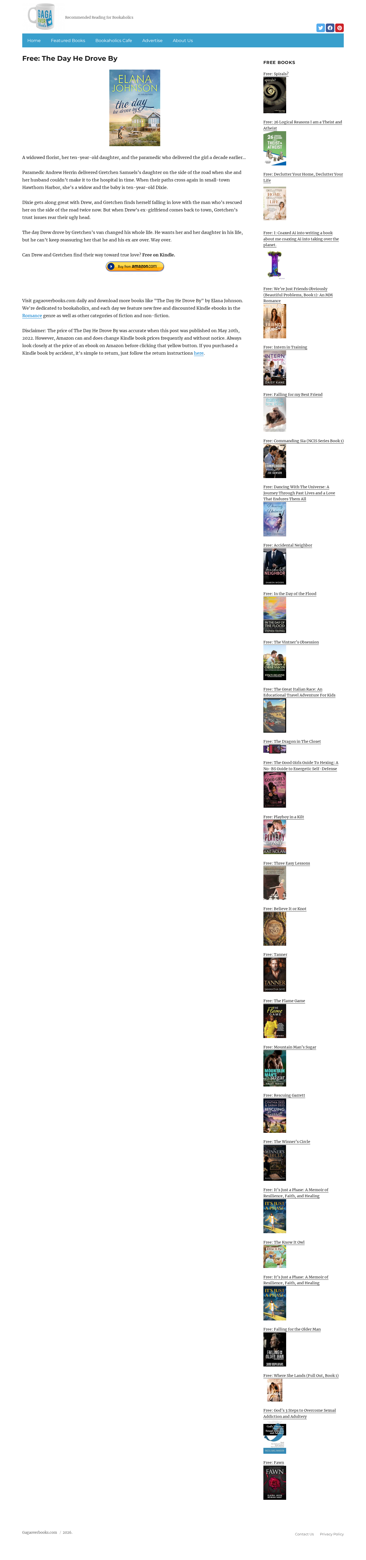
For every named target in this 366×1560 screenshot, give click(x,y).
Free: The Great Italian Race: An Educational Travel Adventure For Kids (299, 692)
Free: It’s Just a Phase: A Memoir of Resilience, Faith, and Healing (295, 1192)
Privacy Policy (332, 1534)
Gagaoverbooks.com (39, 1532)
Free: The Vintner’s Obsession (291, 642)
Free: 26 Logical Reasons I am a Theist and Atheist (302, 125)
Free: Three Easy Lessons (286, 863)
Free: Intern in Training (285, 347)
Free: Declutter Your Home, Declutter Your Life (303, 177)
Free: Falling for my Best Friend (293, 394)
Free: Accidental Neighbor (287, 545)
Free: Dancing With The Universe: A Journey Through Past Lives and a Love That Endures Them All (299, 492)
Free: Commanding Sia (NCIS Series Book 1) (303, 440)
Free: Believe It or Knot (285, 908)
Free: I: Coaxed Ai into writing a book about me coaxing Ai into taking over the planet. (301, 238)
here (199, 353)
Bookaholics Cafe (113, 40)
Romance (32, 315)
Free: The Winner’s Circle (286, 1141)
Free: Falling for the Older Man (292, 1329)
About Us (183, 40)
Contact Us (304, 1534)
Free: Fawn (273, 1462)
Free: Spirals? (276, 73)
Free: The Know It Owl (284, 1242)
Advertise (152, 40)
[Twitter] (320, 28)
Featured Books (68, 40)
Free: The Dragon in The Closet (292, 741)
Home (34, 40)
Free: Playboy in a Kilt (283, 817)
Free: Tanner (275, 954)
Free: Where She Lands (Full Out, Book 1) (301, 1375)
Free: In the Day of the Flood (289, 593)
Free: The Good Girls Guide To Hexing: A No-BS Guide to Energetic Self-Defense (300, 765)
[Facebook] (330, 28)
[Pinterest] (339, 28)
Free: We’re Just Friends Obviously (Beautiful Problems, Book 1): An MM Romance (298, 294)
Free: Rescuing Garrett (284, 1095)
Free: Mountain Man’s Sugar (289, 1047)
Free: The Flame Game (284, 1000)
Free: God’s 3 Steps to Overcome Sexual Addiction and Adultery (299, 1413)
